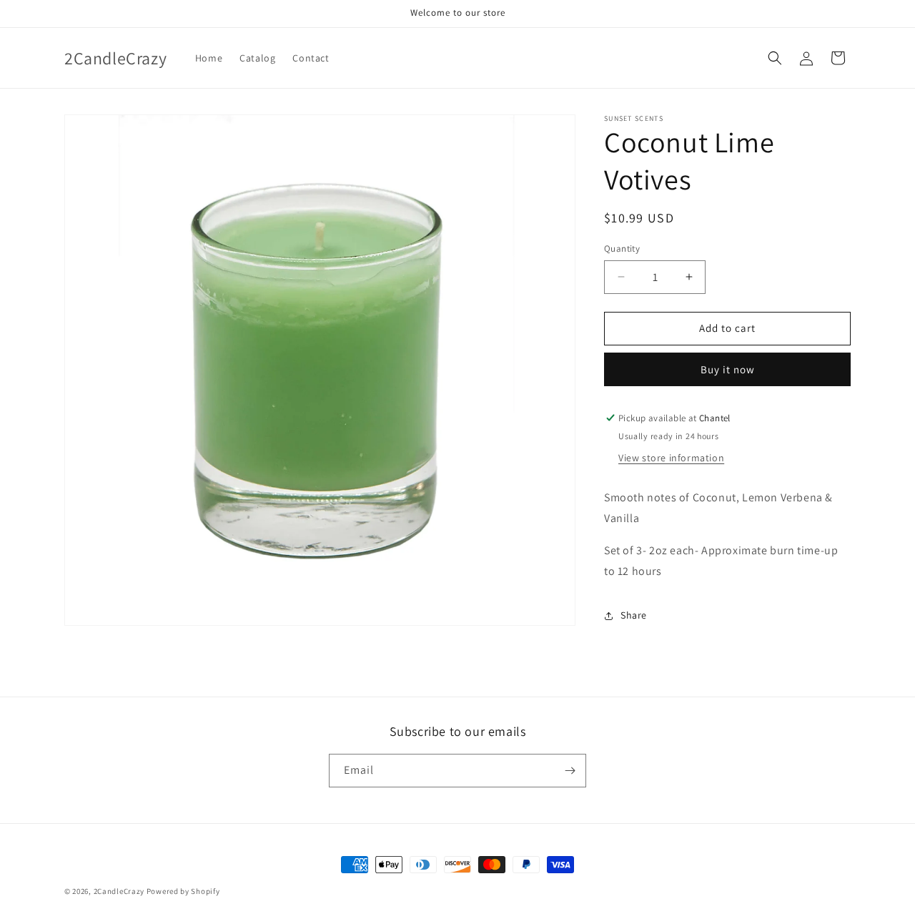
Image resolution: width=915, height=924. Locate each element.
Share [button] (633, 615)
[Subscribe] (569, 770)
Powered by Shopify (183, 891)
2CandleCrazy (119, 891)
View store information (671, 457)
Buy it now (728, 369)
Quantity (622, 248)
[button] (775, 58)
